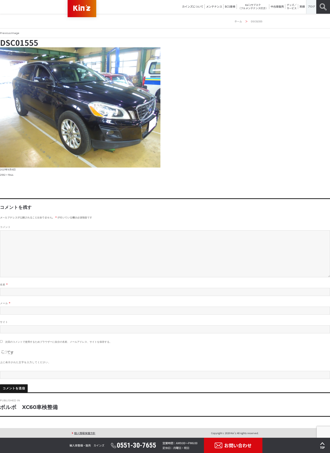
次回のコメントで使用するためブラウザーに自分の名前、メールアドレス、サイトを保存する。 (58, 341)
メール (5, 303)
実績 (302, 6)
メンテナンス (214, 6)
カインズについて (192, 6)
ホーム (238, 21)
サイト (4, 321)
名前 (4, 284)
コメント (5, 226)
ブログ (311, 6)
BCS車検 (230, 6)
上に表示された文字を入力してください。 (25, 362)
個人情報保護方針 (84, 433)
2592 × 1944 (6, 174)
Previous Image (9, 33)
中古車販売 (277, 6)
